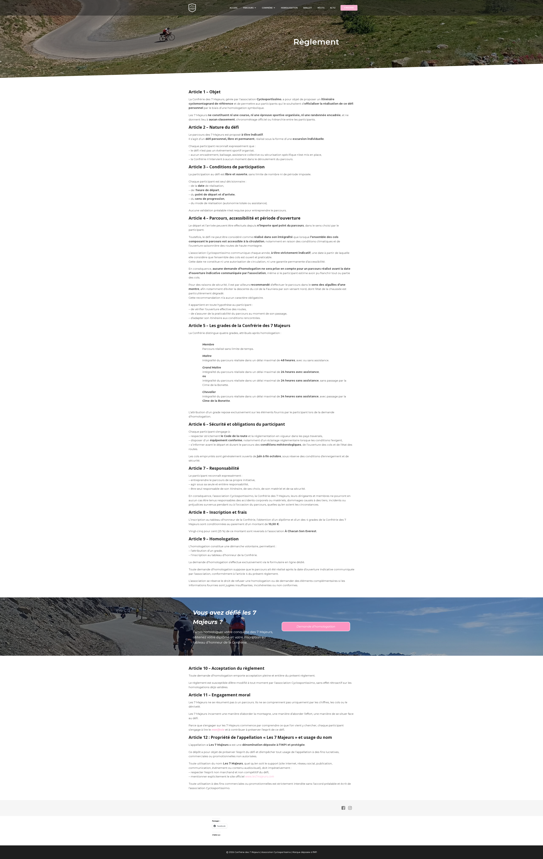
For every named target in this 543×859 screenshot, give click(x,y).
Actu (332, 7)
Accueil (234, 7)
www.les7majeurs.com (259, 776)
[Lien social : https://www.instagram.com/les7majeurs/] (351, 808)
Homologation (289, 7)
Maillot (307, 7)
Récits (321, 7)
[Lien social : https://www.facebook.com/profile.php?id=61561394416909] (344, 808)
